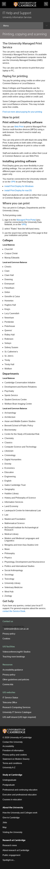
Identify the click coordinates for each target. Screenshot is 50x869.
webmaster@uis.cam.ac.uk (16, 629)
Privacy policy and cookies (15, 755)
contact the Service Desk (14, 611)
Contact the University (13, 742)
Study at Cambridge (12, 774)
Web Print (18, 127)
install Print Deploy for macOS (18, 190)
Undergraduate (9, 780)
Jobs (5, 822)
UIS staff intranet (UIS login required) (19, 717)
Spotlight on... (9, 860)
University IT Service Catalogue (17, 712)
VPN (13, 182)
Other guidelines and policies (16, 679)
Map (5, 827)
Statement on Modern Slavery (16, 759)
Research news (10, 845)
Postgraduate (9, 785)
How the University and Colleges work (20, 813)
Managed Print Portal (26, 220)
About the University (13, 807)
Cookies (6, 639)
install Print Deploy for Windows (18, 186)
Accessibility (8, 746)
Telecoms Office (10, 702)
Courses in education (12, 799)
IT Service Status (10, 697)
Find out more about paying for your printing (22, 112)
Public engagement (11, 855)
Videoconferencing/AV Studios (16, 652)
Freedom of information (13, 750)
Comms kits (8, 684)
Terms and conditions (12, 763)
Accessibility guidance (13, 670)
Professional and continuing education (20, 790)
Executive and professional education (20, 795)
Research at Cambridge (14, 840)
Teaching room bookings (14, 657)
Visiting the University (12, 832)
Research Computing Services (16, 707)
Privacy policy (9, 634)
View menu (4, 4)
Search (46, 4)
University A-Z (9, 767)
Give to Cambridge (11, 817)
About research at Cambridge (16, 850)
